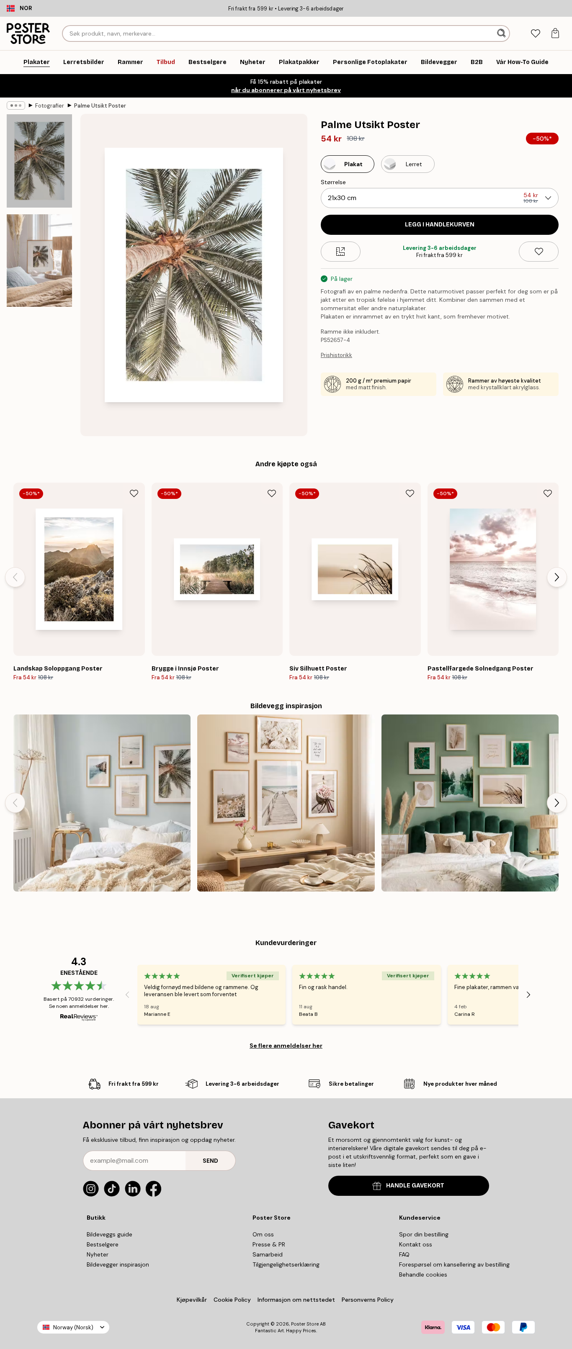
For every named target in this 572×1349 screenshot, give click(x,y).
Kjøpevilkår (192, 1299)
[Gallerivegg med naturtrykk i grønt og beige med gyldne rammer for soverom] (470, 803)
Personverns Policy (368, 1299)
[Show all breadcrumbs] (16, 105)
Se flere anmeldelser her (286, 1045)
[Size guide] (341, 252)
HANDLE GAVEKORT (415, 1185)
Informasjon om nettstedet (296, 1299)
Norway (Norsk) (73, 1327)
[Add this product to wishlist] (539, 252)
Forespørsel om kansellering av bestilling (454, 1264)
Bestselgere (103, 1244)
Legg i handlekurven (439, 224)
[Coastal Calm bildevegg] (285, 803)
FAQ (404, 1254)
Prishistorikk (336, 355)
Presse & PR (269, 1244)
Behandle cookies (423, 1274)
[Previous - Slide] (15, 577)
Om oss (263, 1234)
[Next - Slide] (557, 577)
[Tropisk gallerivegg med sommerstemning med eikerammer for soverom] (102, 803)
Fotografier (49, 105)
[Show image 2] (39, 260)
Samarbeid (268, 1254)
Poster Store (305, 1324)
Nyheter (97, 1254)
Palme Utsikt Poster (100, 105)
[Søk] (502, 33)
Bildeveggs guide (109, 1234)
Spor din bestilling (423, 1234)
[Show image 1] (39, 161)
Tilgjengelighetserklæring (286, 1264)
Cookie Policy (232, 1299)
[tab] (535, 33)
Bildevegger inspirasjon (118, 1264)
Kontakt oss (415, 1244)
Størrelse (333, 182)
